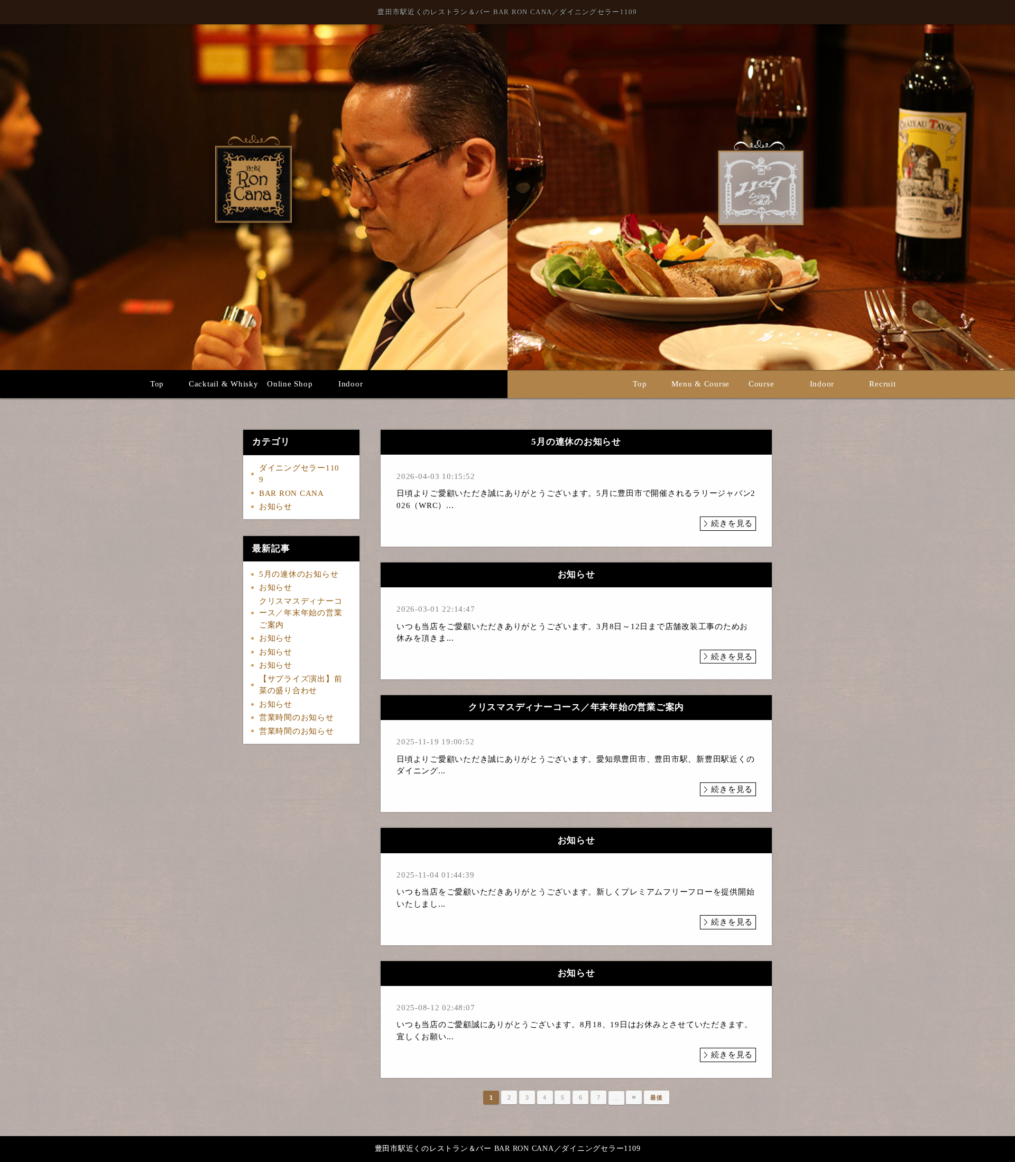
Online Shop (289, 384)
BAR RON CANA (291, 493)
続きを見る (732, 523)
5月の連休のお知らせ (299, 574)
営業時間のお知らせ (296, 717)
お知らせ (275, 506)
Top (157, 384)
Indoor (350, 384)
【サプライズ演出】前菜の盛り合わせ (301, 685)
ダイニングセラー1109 (299, 474)
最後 (656, 1097)
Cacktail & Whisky (224, 384)
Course (761, 384)
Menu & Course (700, 384)
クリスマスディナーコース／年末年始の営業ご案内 (301, 613)
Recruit (882, 384)
